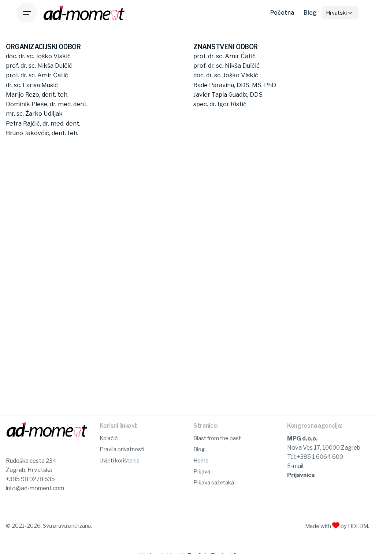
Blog (199, 449)
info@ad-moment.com (35, 488)
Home (201, 460)
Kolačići (109, 438)
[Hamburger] (26, 13)
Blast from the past (217, 438)
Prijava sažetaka (213, 482)
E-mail (295, 465)
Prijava (201, 471)
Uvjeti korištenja (120, 460)
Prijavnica (301, 475)
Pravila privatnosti (122, 449)
